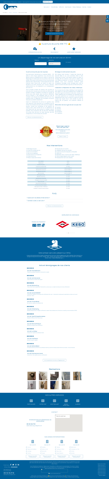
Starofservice (35, 466)
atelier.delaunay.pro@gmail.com (9, 474)
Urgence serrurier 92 (101, 469)
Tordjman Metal (55, 257)
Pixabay (44, 475)
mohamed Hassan (71, 476)
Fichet (41, 256)
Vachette (44, 256)
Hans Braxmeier (74, 475)
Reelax (59, 257)
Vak (70, 256)
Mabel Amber (35, 476)
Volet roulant (68, 7)
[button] (54, 197)
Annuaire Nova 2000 (60, 467)
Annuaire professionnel (51, 467)
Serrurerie (46, 7)
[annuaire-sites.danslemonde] (54, 473)
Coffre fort (61, 7)
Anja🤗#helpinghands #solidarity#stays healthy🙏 (56, 475)
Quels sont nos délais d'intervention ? (39, 197)
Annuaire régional (43, 467)
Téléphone (37, 60)
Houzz (31, 466)
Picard (50, 257)
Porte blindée (54, 7)
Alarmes (84, 7)
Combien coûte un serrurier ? (36, 200)
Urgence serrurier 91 (101, 468)
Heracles (51, 256)
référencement (59, 466)
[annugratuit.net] (54, 470)
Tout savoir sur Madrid (74, 466)
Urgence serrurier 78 (101, 466)
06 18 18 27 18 (48, 2)
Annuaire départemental (34, 467)
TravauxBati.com (53, 466)
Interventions (51, 60)
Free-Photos (39, 475)
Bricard (63, 256)
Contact (89, 7)
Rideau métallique (77, 7)
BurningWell (45, 476)
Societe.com (41, 466)
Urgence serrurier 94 (101, 472)
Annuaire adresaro (66, 466)
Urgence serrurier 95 (101, 473)
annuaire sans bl (61, 468)
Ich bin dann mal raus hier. (58, 476)
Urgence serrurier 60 (101, 463)
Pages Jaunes (46, 466)
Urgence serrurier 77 (101, 465)
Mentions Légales (102, 475)
